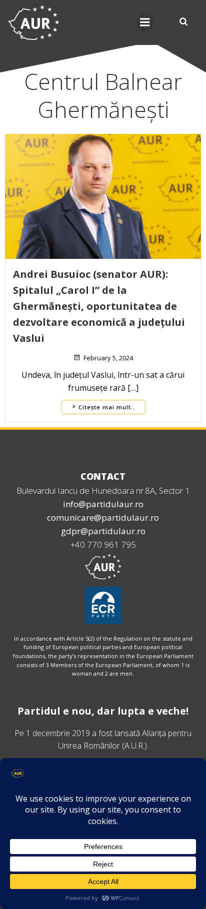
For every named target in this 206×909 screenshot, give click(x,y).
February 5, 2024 (108, 357)
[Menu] (145, 22)
